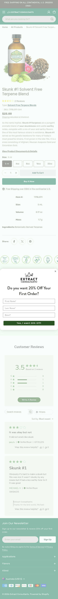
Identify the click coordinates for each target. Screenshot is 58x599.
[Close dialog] (55, 271)
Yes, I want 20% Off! (29, 323)
